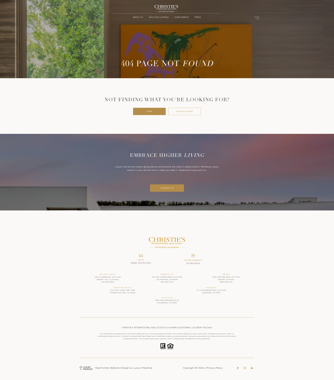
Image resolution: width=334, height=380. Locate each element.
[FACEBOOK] (237, 368)
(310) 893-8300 (107, 282)
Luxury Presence (143, 367)
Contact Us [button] (167, 188)
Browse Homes (184, 111)
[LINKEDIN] (251, 368)
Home (149, 111)
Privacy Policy (214, 367)
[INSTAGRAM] (244, 368)
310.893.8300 (193, 263)
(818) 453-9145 (226, 282)
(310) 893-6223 (167, 282)
